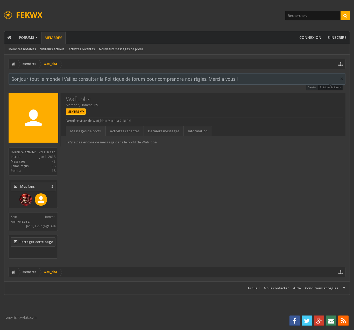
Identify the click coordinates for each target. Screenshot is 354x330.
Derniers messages (163, 131)
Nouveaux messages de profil (121, 49)
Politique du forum (330, 87)
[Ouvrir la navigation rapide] (340, 64)
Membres (53, 37)
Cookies (312, 87)
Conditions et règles (321, 288)
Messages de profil (85, 131)
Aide (297, 288)
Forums (26, 37)
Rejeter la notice (342, 79)
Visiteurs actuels (52, 49)
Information (198, 131)
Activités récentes (81, 49)
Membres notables (22, 49)
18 (53, 170)
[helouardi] (41, 199)
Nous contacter (276, 288)
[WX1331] (25, 199)
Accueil (253, 288)
